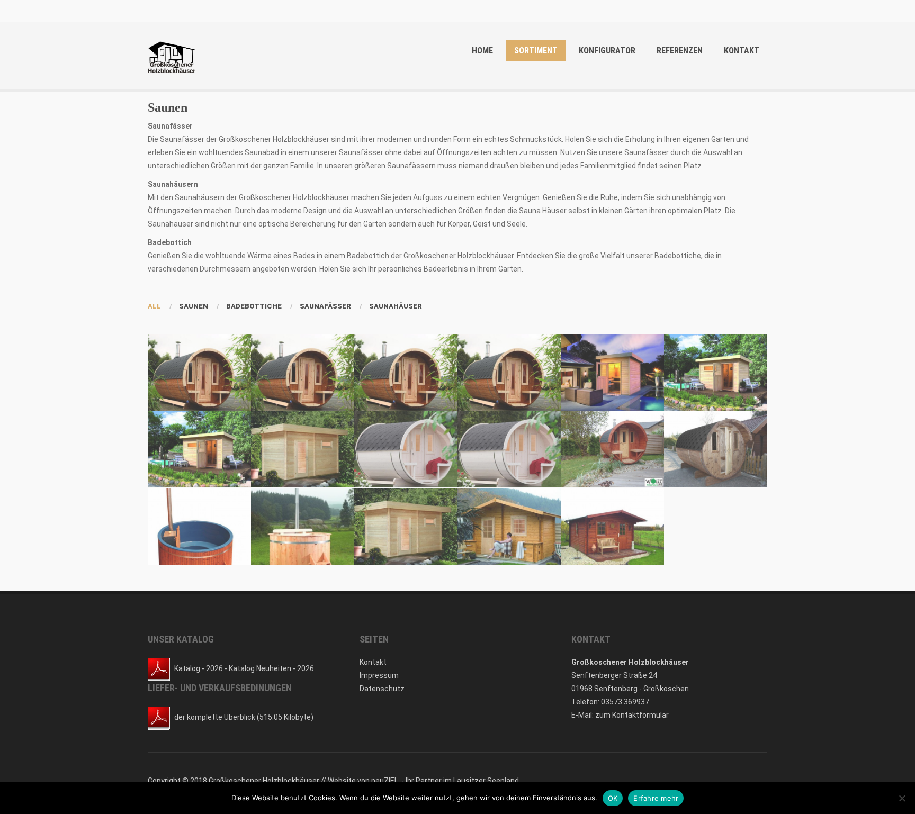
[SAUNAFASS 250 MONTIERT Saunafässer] (612, 449)
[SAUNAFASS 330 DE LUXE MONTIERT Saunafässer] (509, 372)
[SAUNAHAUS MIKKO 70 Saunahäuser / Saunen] (405, 526)
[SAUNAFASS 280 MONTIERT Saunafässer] (509, 449)
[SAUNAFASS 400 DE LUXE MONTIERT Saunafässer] (405, 372)
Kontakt (741, 51)
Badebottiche (254, 306)
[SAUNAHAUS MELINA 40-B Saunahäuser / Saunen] (199, 449)
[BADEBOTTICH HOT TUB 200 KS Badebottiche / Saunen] (199, 526)
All (154, 306)
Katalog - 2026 (198, 668)
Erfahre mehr (655, 798)
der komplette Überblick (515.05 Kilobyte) (243, 716)
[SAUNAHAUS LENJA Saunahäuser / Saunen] (612, 372)
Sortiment (536, 51)
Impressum (379, 675)
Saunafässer (325, 306)
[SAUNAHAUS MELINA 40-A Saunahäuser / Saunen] (715, 372)
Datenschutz (382, 688)
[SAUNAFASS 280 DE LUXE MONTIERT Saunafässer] (405, 449)
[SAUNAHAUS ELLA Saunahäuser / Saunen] (612, 526)
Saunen (193, 306)
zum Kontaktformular (632, 715)
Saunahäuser (395, 306)
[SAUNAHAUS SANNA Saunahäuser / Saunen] (509, 526)
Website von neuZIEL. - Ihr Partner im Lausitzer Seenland (423, 780)
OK (613, 798)
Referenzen (680, 51)
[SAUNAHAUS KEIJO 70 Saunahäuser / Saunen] (302, 449)
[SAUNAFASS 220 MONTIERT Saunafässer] (715, 449)
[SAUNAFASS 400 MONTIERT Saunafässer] (199, 372)
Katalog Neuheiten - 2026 (271, 668)
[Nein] (901, 798)
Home (482, 51)
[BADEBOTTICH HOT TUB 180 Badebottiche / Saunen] (302, 526)
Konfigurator (607, 51)
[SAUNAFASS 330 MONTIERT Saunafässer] (302, 372)
